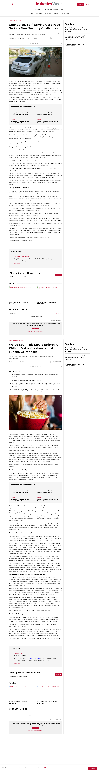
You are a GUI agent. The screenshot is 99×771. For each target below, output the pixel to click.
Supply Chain (65, 13)
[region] (35, 317)
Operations (48, 13)
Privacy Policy (44, 767)
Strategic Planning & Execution (17, 340)
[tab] (13, 313)
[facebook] (30, 43)
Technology (39, 13)
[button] (10, 4)
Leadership (56, 13)
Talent (32, 13)
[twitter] (35, 43)
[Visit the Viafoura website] (58, 320)
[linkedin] (33, 43)
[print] (61, 43)
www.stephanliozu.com (33, 658)
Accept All (92, 768)
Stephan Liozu (13, 361)
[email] (40, 43)
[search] (13, 4)
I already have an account (35, 331)
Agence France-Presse (15, 38)
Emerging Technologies (15, 20)
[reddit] (38, 43)
